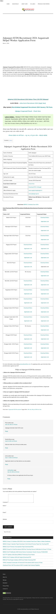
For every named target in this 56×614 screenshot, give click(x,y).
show (11, 140)
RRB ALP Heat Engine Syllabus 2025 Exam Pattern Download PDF (19, 560)
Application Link (45, 221)
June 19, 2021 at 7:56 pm (11, 424)
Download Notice (45, 217)
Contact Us (5, 588)
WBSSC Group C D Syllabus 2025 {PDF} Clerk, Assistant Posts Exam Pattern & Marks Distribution (26, 541)
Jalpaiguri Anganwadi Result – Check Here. (28, 111)
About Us (5, 577)
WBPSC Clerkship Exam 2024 (31, 204)
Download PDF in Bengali (35, 187)
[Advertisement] (28, 26)
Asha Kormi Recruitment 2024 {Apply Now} (33, 103)
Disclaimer (5, 582)
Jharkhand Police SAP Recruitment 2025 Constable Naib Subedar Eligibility (21, 565)
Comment (5, 502)
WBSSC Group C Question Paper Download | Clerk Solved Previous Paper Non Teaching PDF (26, 544)
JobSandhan (10, 470)
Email (4, 512)
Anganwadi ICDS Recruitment (14, 409)
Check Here (31, 183)
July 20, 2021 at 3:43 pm (11, 441)
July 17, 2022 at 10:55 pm (11, 457)
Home (4, 574)
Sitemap (4, 580)
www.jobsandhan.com (25, 364)
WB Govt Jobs (38, 409)
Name (4, 505)
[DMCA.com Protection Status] (7, 593)
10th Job (29, 409)
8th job (33, 409)
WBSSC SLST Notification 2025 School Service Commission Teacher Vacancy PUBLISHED (25, 552)
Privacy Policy (6, 585)
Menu (2, 0)
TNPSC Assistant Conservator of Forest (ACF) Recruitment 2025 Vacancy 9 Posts (22, 562)
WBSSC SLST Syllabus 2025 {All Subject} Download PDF (17, 557)
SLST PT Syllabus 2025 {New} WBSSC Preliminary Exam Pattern (19, 554)
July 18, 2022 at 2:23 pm (13, 472)
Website (5, 519)
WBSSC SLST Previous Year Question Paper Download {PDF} (18, 546)
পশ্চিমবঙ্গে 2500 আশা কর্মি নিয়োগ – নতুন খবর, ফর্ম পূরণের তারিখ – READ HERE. (28, 135)
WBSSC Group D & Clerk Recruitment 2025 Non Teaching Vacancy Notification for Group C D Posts (27, 549)
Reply (6, 431)
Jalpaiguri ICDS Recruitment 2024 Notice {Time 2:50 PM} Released (28, 99)
